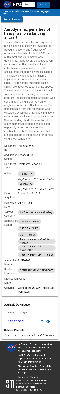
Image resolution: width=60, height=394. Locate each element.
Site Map (34, 377)
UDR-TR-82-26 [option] (28, 235)
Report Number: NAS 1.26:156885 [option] (31, 248)
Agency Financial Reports (30, 351)
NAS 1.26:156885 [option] (29, 228)
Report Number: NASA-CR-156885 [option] (34, 241)
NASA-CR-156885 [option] (29, 221)
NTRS (17, 5)
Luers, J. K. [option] (26, 184)
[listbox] (37, 176)
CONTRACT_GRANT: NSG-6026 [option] (36, 270)
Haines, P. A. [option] (26, 174)
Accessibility (24, 369)
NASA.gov (22, 373)
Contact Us (23, 377)
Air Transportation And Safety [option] (36, 212)
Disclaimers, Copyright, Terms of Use (35, 366)
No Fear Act (23, 344)
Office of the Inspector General (37, 347)
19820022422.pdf (17, 321)
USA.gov (47, 369)
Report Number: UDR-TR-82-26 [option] (37, 254)
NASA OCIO (36, 369)
